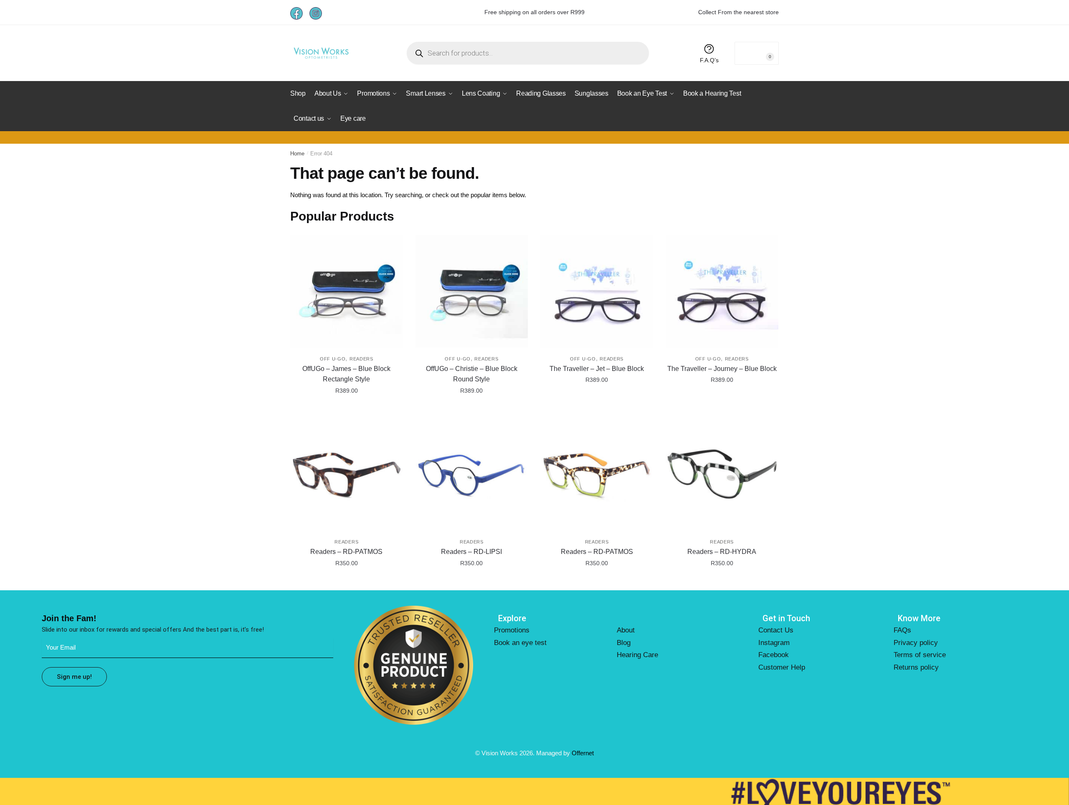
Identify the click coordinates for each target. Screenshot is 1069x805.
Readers (361, 358)
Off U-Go (333, 358)
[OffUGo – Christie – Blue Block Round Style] (471, 291)
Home (297, 153)
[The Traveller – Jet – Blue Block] (596, 291)
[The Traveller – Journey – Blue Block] (722, 291)
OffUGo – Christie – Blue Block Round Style (471, 374)
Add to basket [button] (347, 581)
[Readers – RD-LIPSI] (471, 474)
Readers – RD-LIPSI (471, 551)
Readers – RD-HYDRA (721, 551)
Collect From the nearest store (738, 12)
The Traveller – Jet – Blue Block (597, 368)
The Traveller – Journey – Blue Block (722, 368)
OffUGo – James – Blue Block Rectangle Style (346, 374)
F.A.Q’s (709, 60)
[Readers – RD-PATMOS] (346, 474)
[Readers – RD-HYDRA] (722, 474)
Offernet (583, 753)
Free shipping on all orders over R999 (534, 12)
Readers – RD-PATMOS (346, 551)
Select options (346, 409)
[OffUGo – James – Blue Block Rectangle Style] (346, 291)
